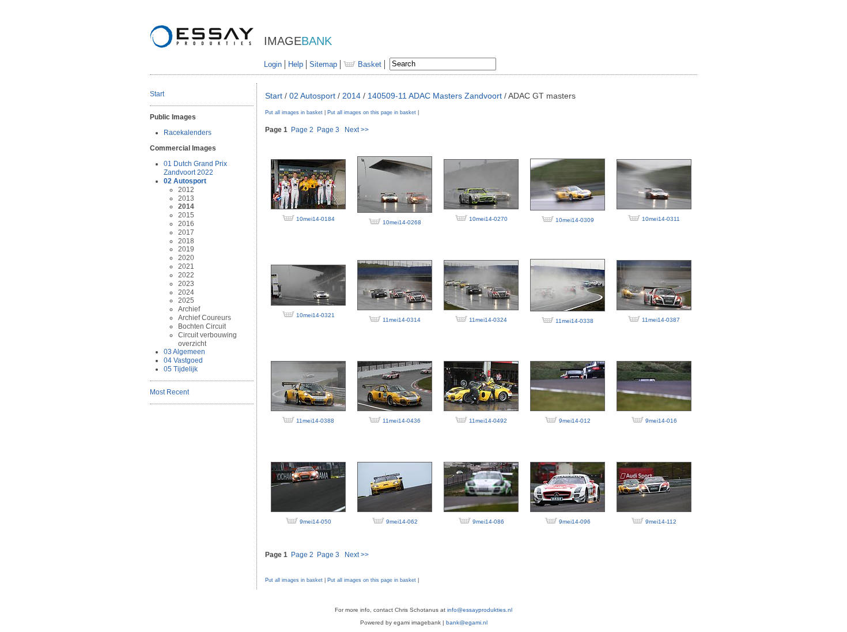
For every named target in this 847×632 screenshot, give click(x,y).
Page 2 (302, 130)
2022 (186, 275)
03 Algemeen (184, 352)
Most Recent (169, 392)
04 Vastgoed (183, 360)
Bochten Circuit (202, 326)
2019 (186, 249)
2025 (186, 300)
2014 (186, 206)
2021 (186, 266)
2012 (186, 190)
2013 (186, 198)
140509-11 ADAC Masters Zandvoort (435, 95)
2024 (186, 292)
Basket (368, 64)
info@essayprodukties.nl (479, 610)
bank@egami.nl (466, 622)
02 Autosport (185, 181)
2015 (186, 215)
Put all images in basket (294, 112)
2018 (186, 241)
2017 (186, 232)
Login (273, 64)
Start (157, 94)
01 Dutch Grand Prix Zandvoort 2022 (195, 168)
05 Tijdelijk (181, 369)
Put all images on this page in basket (371, 112)
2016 (186, 224)
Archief (189, 309)
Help (295, 64)
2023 (186, 284)
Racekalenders (187, 133)
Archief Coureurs (204, 318)
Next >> (357, 130)
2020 (186, 258)
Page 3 (328, 130)
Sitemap (323, 64)
